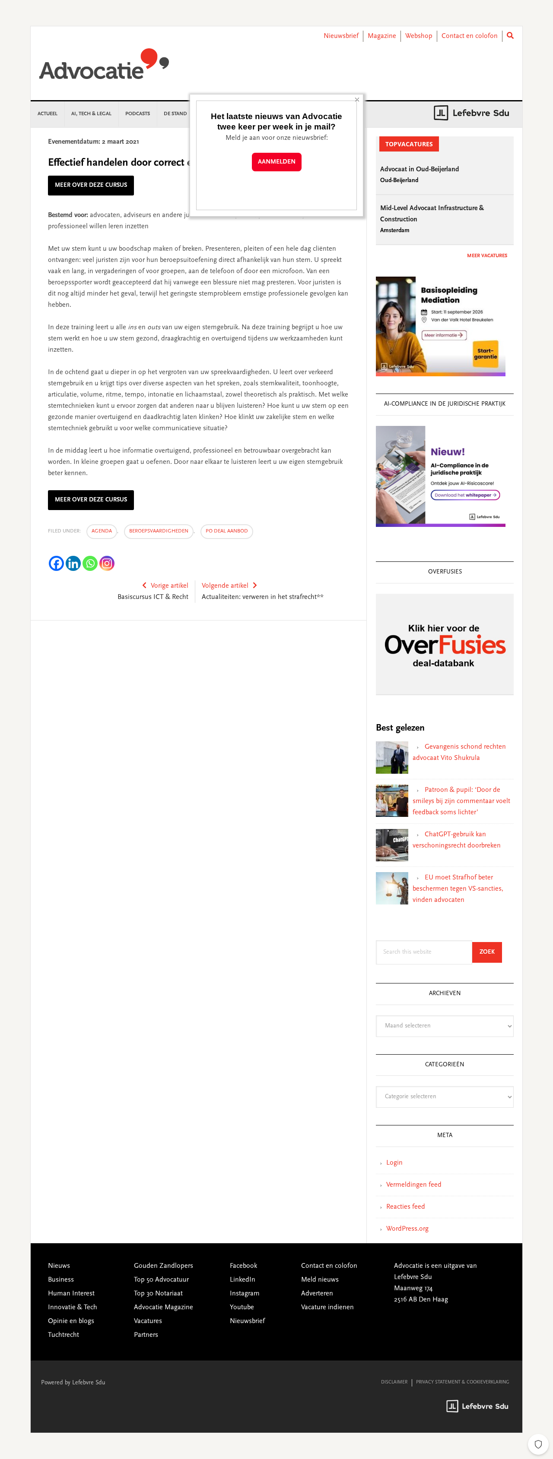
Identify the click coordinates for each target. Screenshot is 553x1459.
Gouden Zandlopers (163, 1266)
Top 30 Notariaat (158, 1293)
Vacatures (148, 1321)
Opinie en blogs (71, 1321)
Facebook (243, 1266)
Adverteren (317, 1293)
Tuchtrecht (63, 1335)
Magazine (382, 36)
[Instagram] (106, 563)
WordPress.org (407, 1229)
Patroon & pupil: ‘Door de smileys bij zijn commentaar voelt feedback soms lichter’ (461, 801)
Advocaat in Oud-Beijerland (419, 169)
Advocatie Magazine (163, 1307)
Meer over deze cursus (91, 186)
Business (61, 1279)
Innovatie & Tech (72, 1307)
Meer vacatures (487, 255)
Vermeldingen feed (414, 1185)
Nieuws (59, 1266)
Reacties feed (405, 1207)
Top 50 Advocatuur (161, 1279)
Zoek (491, 952)
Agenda (102, 531)
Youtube (242, 1307)
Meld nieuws (320, 1279)
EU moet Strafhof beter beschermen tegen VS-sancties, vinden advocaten (458, 889)
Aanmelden (277, 162)
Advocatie (104, 67)
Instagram (245, 1293)
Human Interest (71, 1293)
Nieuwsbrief (341, 36)
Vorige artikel (169, 586)
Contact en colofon (470, 36)
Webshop (418, 36)
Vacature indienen (327, 1307)
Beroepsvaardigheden (158, 531)
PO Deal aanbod (227, 531)
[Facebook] (56, 563)
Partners (146, 1335)
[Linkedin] (73, 563)
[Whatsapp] (90, 563)
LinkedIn (242, 1279)
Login (394, 1163)
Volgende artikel (225, 586)
